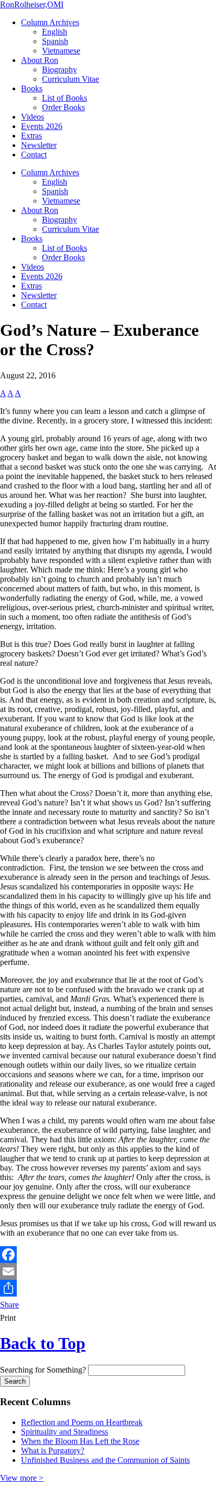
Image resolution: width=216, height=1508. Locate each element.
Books (31, 88)
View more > (22, 1477)
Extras (31, 135)
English (54, 31)
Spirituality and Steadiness (64, 1431)
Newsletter (39, 145)
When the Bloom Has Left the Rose (80, 1441)
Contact (34, 154)
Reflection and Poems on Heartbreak (82, 1422)
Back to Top (42, 1343)
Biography (59, 69)
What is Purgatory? (52, 1450)
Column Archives (50, 22)
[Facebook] (108, 1254)
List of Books (64, 97)
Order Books (63, 107)
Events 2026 (41, 126)
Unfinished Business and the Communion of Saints (105, 1460)
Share (9, 1304)
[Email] (108, 1271)
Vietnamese (61, 50)
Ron (31, 4)
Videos (32, 116)
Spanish (55, 41)
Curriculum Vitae (70, 79)
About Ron (39, 60)
